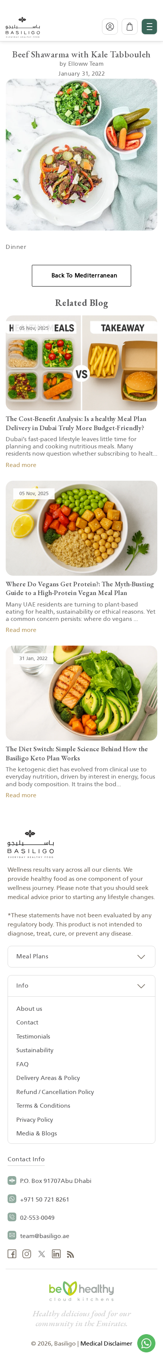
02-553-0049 (37, 1218)
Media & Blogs (36, 1133)
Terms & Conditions (43, 1106)
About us (29, 1009)
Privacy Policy (34, 1120)
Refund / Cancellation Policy (55, 1092)
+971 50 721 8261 (44, 1200)
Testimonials (33, 1037)
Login (109, 26)
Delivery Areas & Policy (48, 1078)
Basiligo (65, 1344)
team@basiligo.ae (44, 1236)
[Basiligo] (23, 26)
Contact (27, 1023)
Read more (21, 465)
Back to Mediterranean (85, 276)
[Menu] (149, 27)
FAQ (22, 1064)
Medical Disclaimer (106, 1344)
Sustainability (34, 1050)
